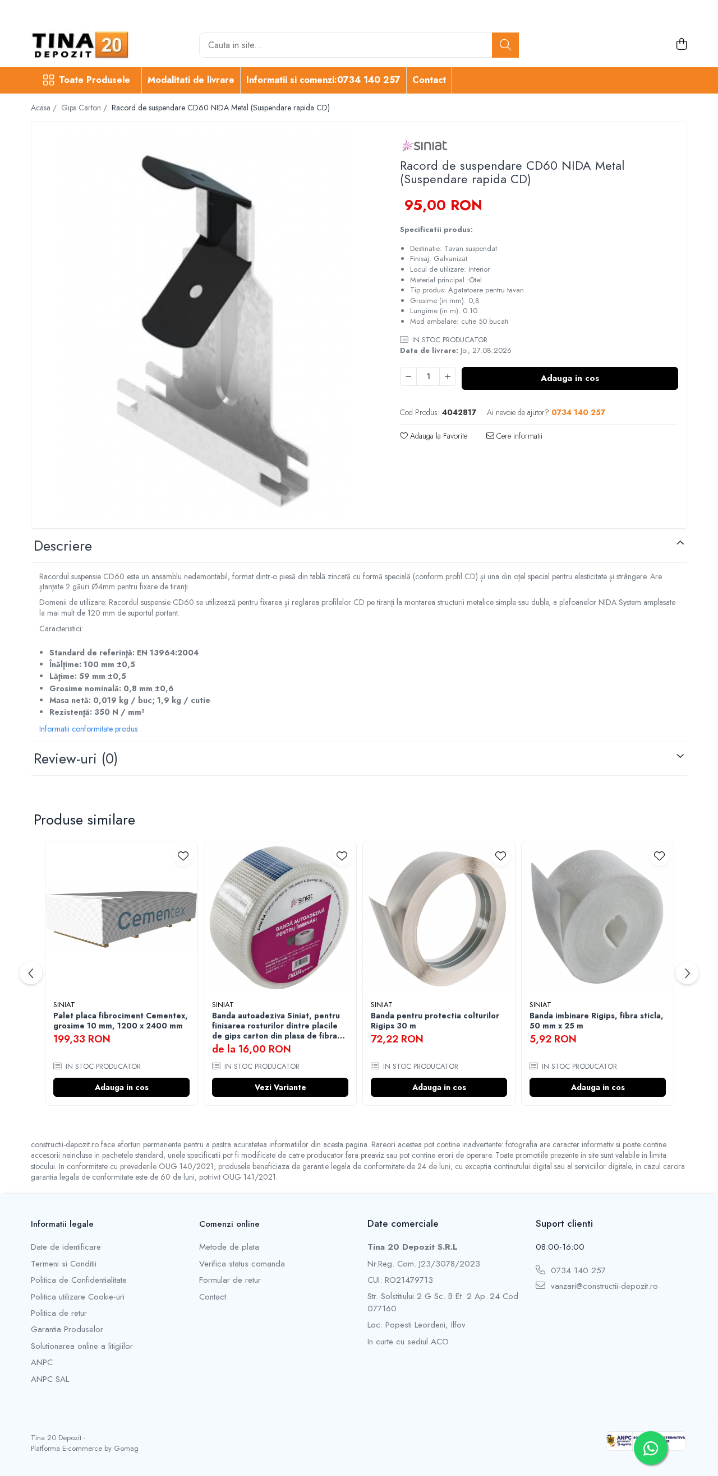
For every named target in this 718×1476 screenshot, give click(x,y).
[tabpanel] (206, 327)
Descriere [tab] (63, 545)
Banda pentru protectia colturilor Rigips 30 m (435, 1021)
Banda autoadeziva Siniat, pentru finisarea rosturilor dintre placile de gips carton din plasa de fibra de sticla (276, 1026)
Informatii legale (62, 1224)
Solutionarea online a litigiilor (82, 1346)
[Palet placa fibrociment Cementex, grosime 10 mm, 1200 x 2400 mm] (121, 917)
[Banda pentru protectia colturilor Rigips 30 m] (439, 917)
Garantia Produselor (67, 1329)
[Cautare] (505, 45)
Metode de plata (229, 1247)
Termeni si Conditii (63, 1264)
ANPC (42, 1362)
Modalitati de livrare (191, 79)
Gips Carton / (85, 107)
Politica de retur (59, 1313)
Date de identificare (66, 1247)
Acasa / (45, 107)
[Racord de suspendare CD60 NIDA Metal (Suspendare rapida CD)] (206, 327)
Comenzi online (229, 1224)
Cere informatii (518, 435)
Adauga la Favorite (437, 435)
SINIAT (64, 1004)
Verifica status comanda (242, 1264)
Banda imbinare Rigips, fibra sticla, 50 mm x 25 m (597, 1021)
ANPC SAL (50, 1379)
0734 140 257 (577, 1271)
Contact (429, 79)
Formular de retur (230, 1280)
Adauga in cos (570, 378)
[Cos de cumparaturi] (681, 45)
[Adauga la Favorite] (183, 855)
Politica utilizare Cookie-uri (78, 1297)
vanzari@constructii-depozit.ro (603, 1286)
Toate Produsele (94, 80)
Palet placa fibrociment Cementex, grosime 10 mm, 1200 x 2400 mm (120, 1021)
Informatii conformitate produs (88, 729)
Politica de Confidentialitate (79, 1280)
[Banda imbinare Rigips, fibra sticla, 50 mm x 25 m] (598, 917)
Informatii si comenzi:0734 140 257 (323, 79)
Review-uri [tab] (76, 758)
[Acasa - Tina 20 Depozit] (87, 45)
